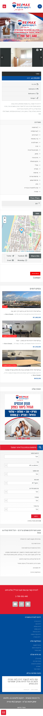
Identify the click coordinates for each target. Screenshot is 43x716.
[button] (4, 6)
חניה (36, 146)
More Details (9, 314)
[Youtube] (15, 604)
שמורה (36, 191)
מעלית (36, 169)
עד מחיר (36, 506)
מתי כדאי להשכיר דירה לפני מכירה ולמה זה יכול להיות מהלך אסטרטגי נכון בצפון (23, 681)
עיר (38, 462)
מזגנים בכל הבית (33, 150)
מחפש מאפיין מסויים (34, 521)
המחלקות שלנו (35, 641)
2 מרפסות (35, 127)
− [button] (4, 221)
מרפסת (36, 172)
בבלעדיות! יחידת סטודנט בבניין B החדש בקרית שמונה (23, 370)
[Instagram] (21, 604)
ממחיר (37, 497)
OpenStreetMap (30, 251)
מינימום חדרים (34, 488)
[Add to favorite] (41, 50)
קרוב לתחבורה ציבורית (31, 188)
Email (9, 260)
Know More (35, 273)
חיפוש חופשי (35, 453)
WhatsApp (21, 260)
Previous (2, 57)
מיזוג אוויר (35, 157)
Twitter (9, 256)
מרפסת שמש (34, 180)
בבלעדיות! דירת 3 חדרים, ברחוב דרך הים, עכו (26, 311)
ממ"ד (36, 165)
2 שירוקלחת (34, 131)
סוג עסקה (36, 471)
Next (41, 57)
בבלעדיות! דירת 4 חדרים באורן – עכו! (28, 341)
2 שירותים (35, 135)
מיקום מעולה (34, 161)
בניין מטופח (34, 139)
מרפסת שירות (34, 176)
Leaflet (22, 251)
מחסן (36, 154)
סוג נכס (36, 479)
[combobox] (21, 465)
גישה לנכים (34, 142)
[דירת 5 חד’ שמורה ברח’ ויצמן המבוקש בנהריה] (21, 231)
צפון (37, 184)
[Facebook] (27, 604)
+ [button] (4, 218)
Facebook (21, 256)
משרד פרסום (21, 707)
